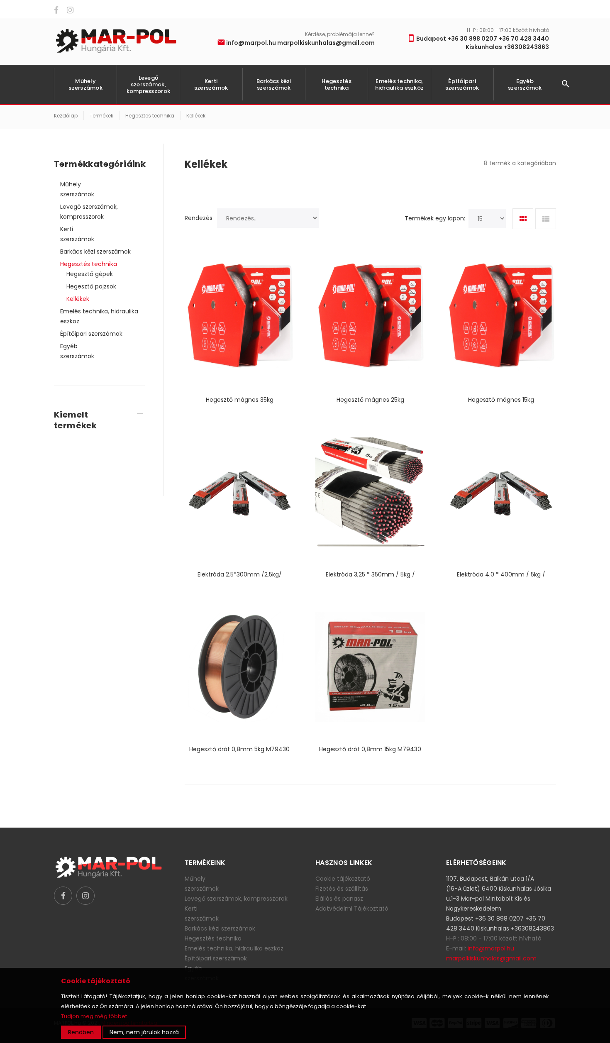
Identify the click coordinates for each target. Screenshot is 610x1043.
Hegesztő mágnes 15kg (501, 400)
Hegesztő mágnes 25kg (370, 400)
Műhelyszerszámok (85, 84)
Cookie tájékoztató (342, 878)
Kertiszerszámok (211, 84)
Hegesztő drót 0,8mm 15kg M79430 (370, 749)
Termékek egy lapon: (435, 218)
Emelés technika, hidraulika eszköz (399, 84)
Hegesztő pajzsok (91, 286)
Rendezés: (199, 218)
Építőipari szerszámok (462, 84)
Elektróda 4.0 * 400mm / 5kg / (501, 574)
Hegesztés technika (336, 84)
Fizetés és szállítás (341, 888)
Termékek (101, 115)
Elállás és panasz (339, 898)
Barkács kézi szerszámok (273, 84)
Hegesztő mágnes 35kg (239, 400)
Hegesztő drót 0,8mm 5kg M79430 (239, 749)
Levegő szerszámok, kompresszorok (148, 84)
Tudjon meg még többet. (94, 1016)
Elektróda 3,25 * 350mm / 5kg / (370, 574)
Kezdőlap (66, 115)
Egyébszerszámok (525, 84)
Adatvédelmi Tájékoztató (351, 908)
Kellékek (195, 115)
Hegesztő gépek (89, 274)
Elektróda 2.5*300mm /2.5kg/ (240, 574)
